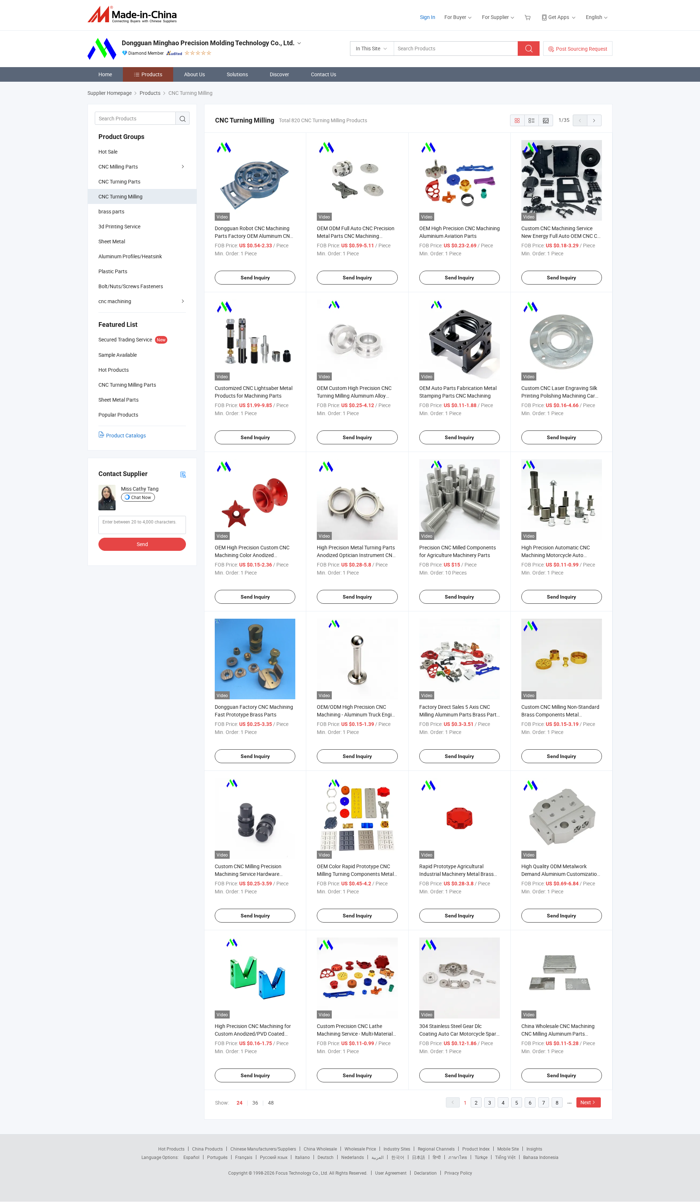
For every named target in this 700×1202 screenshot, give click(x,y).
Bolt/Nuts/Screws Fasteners (130, 286)
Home (105, 74)
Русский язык (273, 1157)
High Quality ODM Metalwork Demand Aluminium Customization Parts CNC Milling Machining (560, 874)
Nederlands (352, 1157)
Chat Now (141, 497)
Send (142, 544)
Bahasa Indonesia (541, 1157)
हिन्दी (437, 1157)
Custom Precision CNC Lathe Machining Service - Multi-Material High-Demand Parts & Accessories (355, 1034)
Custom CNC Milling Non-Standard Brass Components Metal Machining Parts (560, 714)
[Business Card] (183, 474)
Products (151, 74)
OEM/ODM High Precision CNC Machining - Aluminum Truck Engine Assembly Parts (357, 714)
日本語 (418, 1157)
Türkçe (481, 1157)
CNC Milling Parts (118, 166)
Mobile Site (508, 1149)
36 (255, 1102)
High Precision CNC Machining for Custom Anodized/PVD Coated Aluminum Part (253, 1034)
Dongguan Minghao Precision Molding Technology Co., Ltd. (208, 43)
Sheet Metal (111, 241)
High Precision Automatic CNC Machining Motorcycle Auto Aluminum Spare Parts (555, 555)
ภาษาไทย (457, 1157)
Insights (534, 1149)
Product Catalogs (126, 435)
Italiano (302, 1157)
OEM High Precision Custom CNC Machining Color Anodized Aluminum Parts (252, 555)
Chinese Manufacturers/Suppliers (263, 1149)
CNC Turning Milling (120, 196)
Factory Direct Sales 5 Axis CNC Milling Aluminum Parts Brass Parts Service (459, 714)
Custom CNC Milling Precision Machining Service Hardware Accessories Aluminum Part (248, 874)
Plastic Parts (112, 271)
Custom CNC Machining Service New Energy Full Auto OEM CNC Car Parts (561, 236)
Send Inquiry (255, 278)
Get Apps (558, 16)
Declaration (425, 1173)
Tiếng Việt (505, 1157)
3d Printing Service (119, 226)
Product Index (476, 1149)
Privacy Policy (458, 1173)
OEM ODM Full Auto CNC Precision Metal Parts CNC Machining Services (355, 236)
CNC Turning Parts (119, 181)
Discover (279, 74)
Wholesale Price (360, 1149)
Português (217, 1157)
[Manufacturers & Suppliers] (134, 14)
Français (243, 1157)
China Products (207, 1149)
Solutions (237, 74)
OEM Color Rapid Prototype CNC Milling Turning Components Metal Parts (355, 874)
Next (585, 1102)
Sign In (427, 16)
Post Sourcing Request (581, 48)
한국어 (397, 1157)
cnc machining (114, 301)
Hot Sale (107, 151)
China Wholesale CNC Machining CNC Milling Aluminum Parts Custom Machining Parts (558, 1034)
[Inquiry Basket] (528, 16)
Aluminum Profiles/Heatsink (130, 256)
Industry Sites (397, 1149)
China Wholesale (320, 1149)
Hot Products (171, 1149)
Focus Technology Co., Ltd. (302, 1173)
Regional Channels (436, 1149)
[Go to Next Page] (594, 120)
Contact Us (323, 74)
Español (191, 1157)
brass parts (111, 211)
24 (239, 1103)
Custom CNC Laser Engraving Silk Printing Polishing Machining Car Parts (559, 395)
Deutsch (326, 1157)
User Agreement (391, 1173)
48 (271, 1102)
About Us (194, 74)
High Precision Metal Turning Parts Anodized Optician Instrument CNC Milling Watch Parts (356, 555)
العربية (378, 1157)
